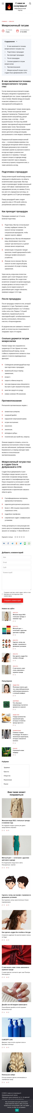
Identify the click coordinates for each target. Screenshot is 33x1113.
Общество (7, 776)
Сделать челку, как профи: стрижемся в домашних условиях (19, 644)
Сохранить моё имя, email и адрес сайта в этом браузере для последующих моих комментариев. (17, 594)
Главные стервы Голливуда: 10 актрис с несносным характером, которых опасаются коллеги (20, 736)
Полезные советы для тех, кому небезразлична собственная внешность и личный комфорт (21, 690)
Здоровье (7, 767)
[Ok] (31, 1106)
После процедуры (13, 58)
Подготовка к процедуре (15, 52)
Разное (6, 784)
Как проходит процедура (15, 55)
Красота (6, 771)
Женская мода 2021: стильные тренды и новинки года (19, 616)
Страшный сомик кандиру (18, 751)
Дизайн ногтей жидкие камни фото (14, 1004)
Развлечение (8, 780)
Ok (17, 1110)
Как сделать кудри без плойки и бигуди (20, 657)
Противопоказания (13, 67)
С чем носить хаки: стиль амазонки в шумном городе (19, 670)
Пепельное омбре (8, 1074)
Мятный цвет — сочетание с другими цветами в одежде (19, 630)
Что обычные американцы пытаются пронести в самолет (20, 705)
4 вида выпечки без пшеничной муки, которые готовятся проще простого (19, 720)
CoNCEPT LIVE (7, 1039)
